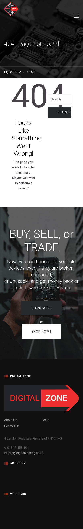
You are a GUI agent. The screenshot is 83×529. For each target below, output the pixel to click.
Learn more (41, 308)
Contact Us (12, 426)
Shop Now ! (41, 331)
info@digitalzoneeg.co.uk (25, 453)
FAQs (45, 420)
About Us (10, 420)
